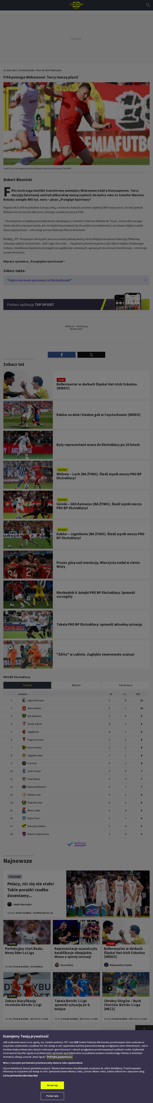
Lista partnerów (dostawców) (20, 1075)
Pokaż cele (52, 1096)
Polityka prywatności (59, 1056)
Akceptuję (52, 1085)
